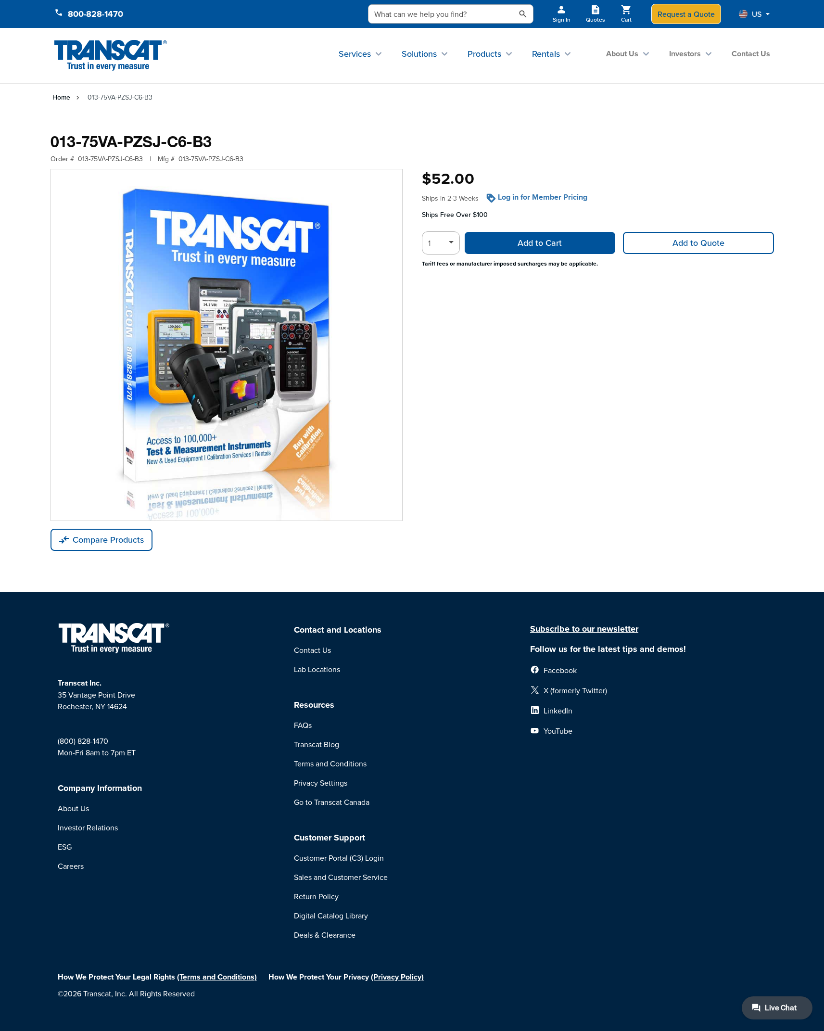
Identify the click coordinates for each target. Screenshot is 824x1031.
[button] (754, 14)
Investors (685, 53)
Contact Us (751, 53)
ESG (65, 846)
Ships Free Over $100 (455, 214)
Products (484, 54)
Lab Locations (317, 669)
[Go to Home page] (110, 55)
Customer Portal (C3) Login (339, 858)
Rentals (546, 54)
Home (61, 97)
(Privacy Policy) (397, 976)
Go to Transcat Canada (331, 802)
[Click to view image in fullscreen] (226, 345)
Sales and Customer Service (341, 877)
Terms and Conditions (330, 763)
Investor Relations (88, 827)
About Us (622, 53)
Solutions (419, 54)
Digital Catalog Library (331, 915)
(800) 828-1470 (83, 741)
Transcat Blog (316, 744)
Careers (71, 866)
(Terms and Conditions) (217, 976)
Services (355, 54)
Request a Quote (686, 14)
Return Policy (316, 896)
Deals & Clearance (324, 934)
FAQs (303, 725)
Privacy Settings (320, 782)
